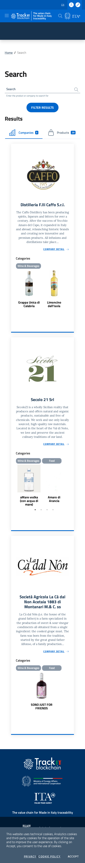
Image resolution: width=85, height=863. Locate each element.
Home (9, 52)
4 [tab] (53, 510)
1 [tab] (35, 510)
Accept (73, 856)
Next (72, 486)
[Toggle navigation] (6, 15)
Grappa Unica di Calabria (29, 304)
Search (11, 89)
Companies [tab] (28, 132)
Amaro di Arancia (54, 499)
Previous (13, 486)
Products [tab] (66, 132)
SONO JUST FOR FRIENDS (41, 706)
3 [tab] (47, 510)
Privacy (30, 856)
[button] (60, 16)
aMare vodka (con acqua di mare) (29, 501)
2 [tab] (41, 510)
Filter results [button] (42, 107)
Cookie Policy (49, 856)
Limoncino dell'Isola (54, 304)
